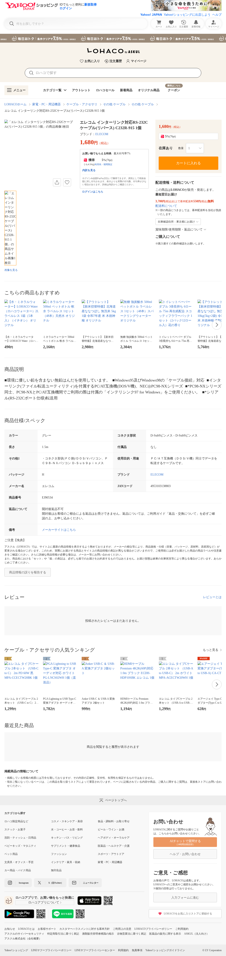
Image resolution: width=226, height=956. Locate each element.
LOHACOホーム (15, 104)
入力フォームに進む (185, 897)
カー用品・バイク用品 (17, 870)
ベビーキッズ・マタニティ (20, 846)
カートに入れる (188, 163)
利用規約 (123, 950)
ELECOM (101, 134)
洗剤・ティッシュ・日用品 (20, 837)
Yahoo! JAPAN (151, 14)
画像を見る (11, 270)
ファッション (59, 854)
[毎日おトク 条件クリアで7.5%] (113, 38)
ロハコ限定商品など (16, 821)
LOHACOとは (26, 928)
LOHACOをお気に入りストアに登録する (188, 913)
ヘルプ (217, 14)
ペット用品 (11, 854)
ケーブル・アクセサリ (81, 104)
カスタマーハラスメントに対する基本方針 (84, 928)
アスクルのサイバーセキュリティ (24, 933)
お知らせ (9, 928)
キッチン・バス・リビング (67, 837)
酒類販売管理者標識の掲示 (98, 933)
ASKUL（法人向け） (196, 933)
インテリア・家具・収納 (65, 862)
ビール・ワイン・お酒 (111, 829)
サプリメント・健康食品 (65, 846)
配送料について (166, 206)
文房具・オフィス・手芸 (19, 862)
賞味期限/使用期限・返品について (179, 229)
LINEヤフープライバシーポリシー (51, 950)
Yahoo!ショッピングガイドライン (165, 950)
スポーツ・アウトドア (111, 854)
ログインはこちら (92, 191)
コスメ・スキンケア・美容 (67, 821)
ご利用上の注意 (122, 928)
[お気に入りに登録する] (67, 182)
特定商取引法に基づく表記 (63, 933)
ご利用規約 (181, 928)
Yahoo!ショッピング (16, 950)
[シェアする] (57, 182)
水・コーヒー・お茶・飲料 (67, 829)
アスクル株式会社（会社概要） (22, 938)
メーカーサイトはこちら (59, 529)
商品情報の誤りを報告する (27, 572)
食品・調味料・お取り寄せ (114, 821)
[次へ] (217, 325)
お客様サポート (47, 928)
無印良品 (56, 870)
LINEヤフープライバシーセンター (95, 950)
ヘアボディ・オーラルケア (114, 837)
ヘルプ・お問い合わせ (185, 854)
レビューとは (212, 597)
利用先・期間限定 (103, 164)
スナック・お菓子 (15, 829)
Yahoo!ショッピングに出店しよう (187, 14)
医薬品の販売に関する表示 (165, 933)
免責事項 (137, 950)
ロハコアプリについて (43, 902)
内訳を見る (89, 170)
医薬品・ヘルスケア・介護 (114, 846)
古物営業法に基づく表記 (131, 933)
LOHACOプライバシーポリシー (153, 928)
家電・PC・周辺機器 (46, 104)
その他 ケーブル (114, 104)
